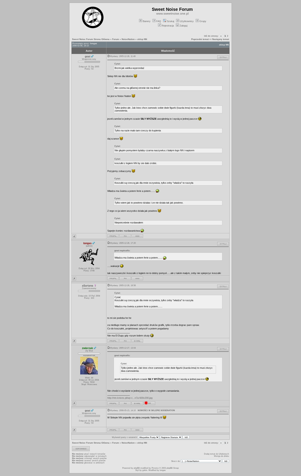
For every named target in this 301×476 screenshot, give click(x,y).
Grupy (202, 21)
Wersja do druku (221, 456)
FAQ (158, 21)
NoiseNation (128, 39)
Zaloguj (183, 25)
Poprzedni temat (200, 39)
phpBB (137, 468)
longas (93, 43)
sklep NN (142, 39)
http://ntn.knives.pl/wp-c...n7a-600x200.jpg (129, 398)
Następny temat (220, 39)
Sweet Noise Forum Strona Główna (91, 39)
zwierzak (87, 348)
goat (87, 56)
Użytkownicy (187, 21)
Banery (146, 21)
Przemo (155, 468)
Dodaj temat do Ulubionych (216, 454)
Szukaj (170, 21)
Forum (115, 39)
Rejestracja (168, 25)
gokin (144, 470)
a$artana (87, 285)
